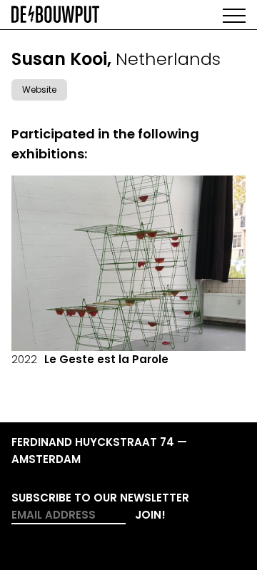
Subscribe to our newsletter (100, 497)
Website (39, 89)
